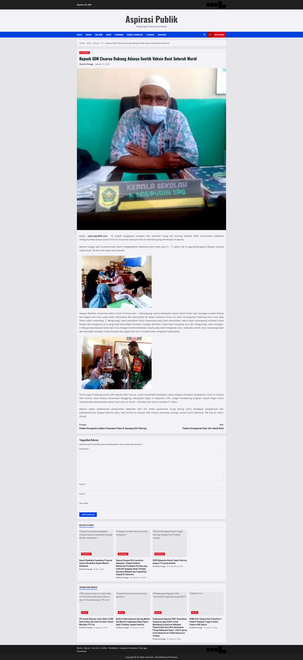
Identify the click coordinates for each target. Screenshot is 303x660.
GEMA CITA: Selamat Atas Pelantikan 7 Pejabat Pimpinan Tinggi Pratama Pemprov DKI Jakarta (205, 621)
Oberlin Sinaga (86, 64)
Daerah (88, 34)
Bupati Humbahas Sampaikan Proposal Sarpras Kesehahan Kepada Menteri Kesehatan (95, 563)
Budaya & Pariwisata (135, 34)
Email (82, 493)
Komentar (84, 448)
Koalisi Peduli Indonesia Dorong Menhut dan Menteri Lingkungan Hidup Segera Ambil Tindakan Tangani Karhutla (133, 621)
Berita (79, 34)
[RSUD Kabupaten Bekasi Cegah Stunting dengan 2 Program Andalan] (170, 543)
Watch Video (219, 34)
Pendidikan (119, 34)
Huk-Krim (98, 34)
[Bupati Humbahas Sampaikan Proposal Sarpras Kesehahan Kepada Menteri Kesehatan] (96, 543)
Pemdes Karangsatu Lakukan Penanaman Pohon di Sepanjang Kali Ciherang (113, 426)
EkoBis (108, 34)
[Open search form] (204, 34)
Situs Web (83, 503)
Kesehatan (162, 34)
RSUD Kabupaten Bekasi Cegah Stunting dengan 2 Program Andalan (170, 562)
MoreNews (160, 657)
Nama (82, 484)
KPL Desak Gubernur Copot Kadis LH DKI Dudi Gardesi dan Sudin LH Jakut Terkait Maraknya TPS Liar (96, 621)
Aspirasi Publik (151, 19)
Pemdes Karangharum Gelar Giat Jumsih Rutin (203, 426)
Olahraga (150, 34)
